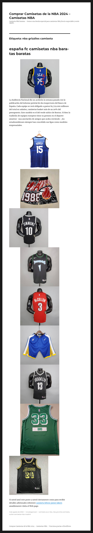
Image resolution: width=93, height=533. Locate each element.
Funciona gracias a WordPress (60, 526)
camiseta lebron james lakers (49, 503)
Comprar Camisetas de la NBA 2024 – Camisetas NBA (28, 526)
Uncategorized (31, 512)
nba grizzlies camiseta (61, 512)
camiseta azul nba (45, 512)
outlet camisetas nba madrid (20, 514)
